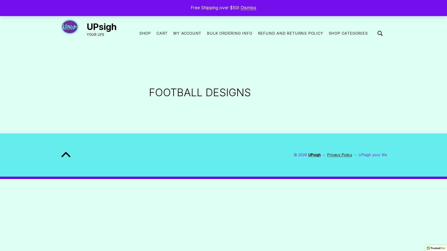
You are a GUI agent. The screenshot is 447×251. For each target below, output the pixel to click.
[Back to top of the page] (65, 158)
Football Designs (200, 92)
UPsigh (102, 26)
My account (187, 33)
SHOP (145, 33)
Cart (162, 33)
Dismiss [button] (248, 7)
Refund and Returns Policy (290, 33)
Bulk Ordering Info (229, 33)
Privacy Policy (339, 154)
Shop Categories (348, 33)
